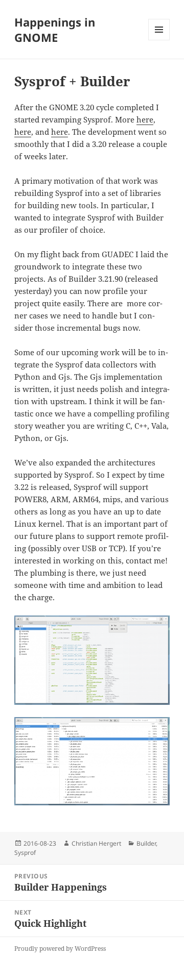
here (144, 119)
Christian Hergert (96, 843)
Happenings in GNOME (54, 29)
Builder (146, 843)
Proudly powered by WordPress (60, 948)
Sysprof (25, 852)
